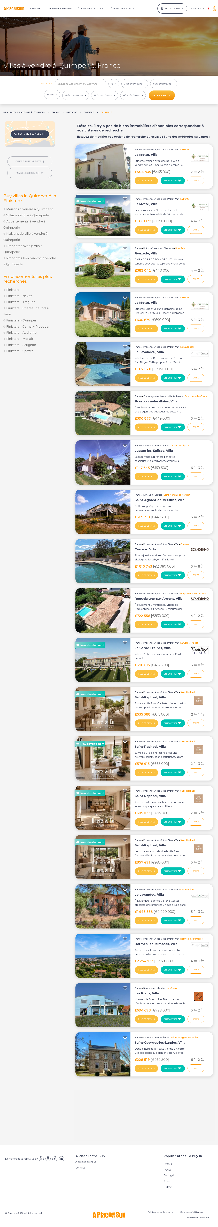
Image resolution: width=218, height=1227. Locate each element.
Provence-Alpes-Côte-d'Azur (158, 149)
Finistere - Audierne (21, 333)
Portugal (169, 1175)
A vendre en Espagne (59, 8)
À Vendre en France (122, 8)
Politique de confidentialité (160, 1212)
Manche (161, 988)
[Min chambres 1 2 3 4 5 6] (134, 83)
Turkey (168, 1187)
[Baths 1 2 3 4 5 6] (52, 94)
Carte (196, 180)
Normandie (149, 988)
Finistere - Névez (18, 296)
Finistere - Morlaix (19, 339)
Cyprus (168, 1163)
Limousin (148, 445)
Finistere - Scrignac (20, 345)
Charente (169, 248)
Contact (80, 1167)
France (138, 149)
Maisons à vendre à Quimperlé (29, 209)
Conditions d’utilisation (191, 1212)
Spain (167, 1181)
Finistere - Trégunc (20, 302)
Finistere (12, 290)
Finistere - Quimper (20, 320)
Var (177, 149)
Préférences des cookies (198, 1217)
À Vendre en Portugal (91, 8)
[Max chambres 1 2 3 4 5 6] (163, 83)
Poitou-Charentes (152, 248)
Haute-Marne (176, 396)
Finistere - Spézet (19, 351)
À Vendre (35, 8)
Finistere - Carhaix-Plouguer (27, 326)
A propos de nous (85, 1161)
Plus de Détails (146, 180)
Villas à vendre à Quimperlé (27, 215)
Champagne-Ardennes (155, 396)
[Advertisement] (29, 382)
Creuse (158, 495)
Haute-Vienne (162, 445)
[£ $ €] (113, 83)
